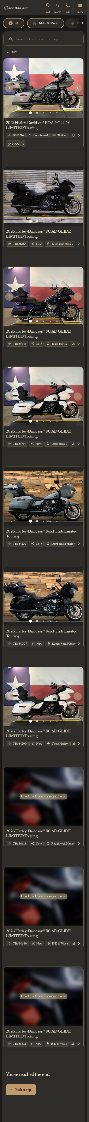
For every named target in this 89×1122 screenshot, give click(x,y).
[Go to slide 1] (30, 112)
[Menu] (80, 5)
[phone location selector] (68, 5)
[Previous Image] (9, 88)
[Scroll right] (82, 23)
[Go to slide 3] (43, 112)
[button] (48, 7)
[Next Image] (77, 88)
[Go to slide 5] (56, 112)
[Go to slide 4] (50, 112)
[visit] (48, 5)
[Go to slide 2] (37, 112)
